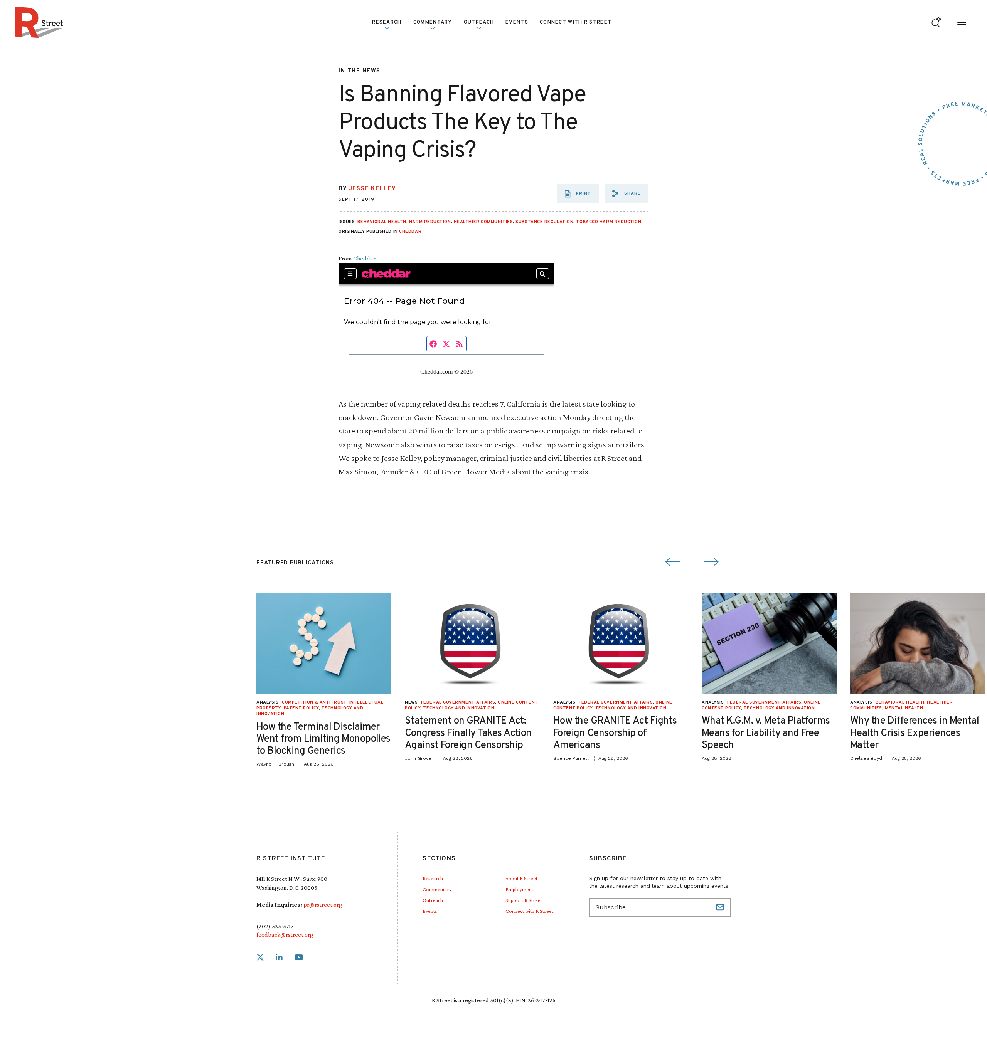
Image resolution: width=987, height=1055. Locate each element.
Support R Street (523, 900)
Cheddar (410, 231)
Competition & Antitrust (314, 702)
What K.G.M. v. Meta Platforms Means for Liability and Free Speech (766, 733)
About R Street (521, 878)
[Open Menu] (962, 22)
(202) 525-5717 (274, 926)
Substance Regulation (544, 222)
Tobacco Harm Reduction (608, 222)
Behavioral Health (381, 222)
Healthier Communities (483, 222)
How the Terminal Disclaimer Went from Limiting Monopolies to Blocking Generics (323, 739)
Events (516, 22)
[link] (260, 957)
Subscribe (721, 907)
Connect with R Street (575, 22)
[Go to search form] (936, 22)
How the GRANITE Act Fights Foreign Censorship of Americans (615, 733)
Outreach (479, 22)
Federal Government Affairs (458, 702)
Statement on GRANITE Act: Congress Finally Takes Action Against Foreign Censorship (468, 733)
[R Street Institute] (39, 22)
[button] (626, 193)
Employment (519, 889)
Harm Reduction (430, 222)
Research (433, 878)
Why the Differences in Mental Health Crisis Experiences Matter (914, 733)
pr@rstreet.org (322, 904)
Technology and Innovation (458, 708)
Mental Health (904, 708)
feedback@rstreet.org (284, 934)
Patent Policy (301, 708)
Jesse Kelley (372, 189)
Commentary (437, 889)
